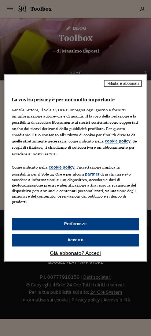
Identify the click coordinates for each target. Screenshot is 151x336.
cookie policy (117, 141)
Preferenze (75, 223)
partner (92, 174)
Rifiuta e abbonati (123, 83)
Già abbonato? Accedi (75, 253)
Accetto (75, 240)
